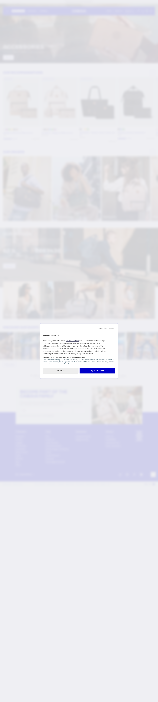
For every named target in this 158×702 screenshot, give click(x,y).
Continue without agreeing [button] (106, 328)
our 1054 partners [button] (72, 341)
